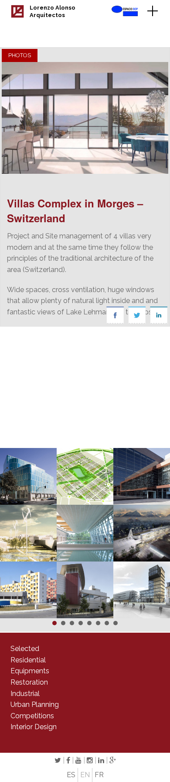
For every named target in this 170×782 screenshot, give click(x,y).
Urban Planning (34, 704)
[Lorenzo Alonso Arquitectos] (17, 15)
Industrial (25, 693)
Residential (28, 660)
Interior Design (33, 727)
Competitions (32, 716)
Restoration (29, 682)
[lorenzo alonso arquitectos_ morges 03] (85, 118)
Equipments (29, 671)
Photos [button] (19, 55)
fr (99, 775)
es (71, 775)
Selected (24, 648)
